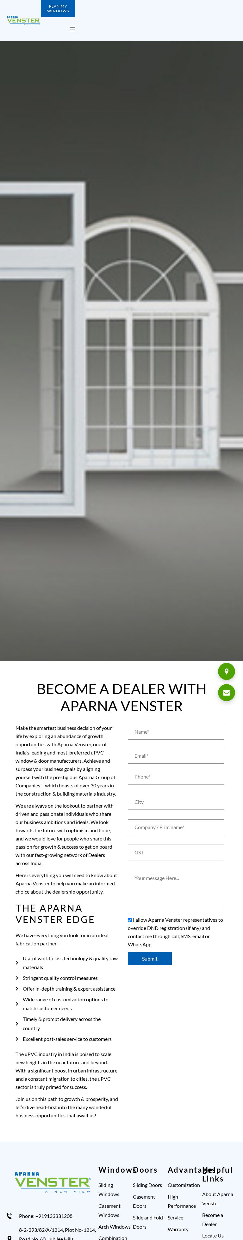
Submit (150, 959)
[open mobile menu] (72, 29)
